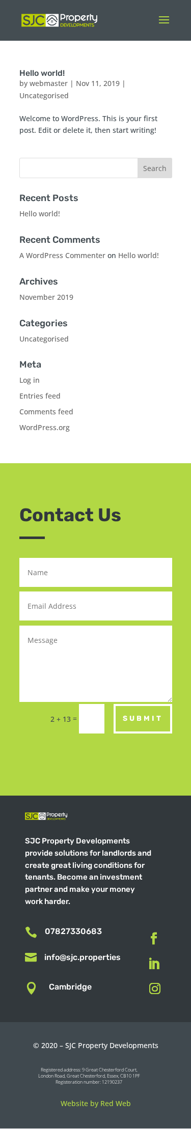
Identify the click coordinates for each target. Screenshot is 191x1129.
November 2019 (46, 297)
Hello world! (42, 73)
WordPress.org (44, 427)
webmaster (49, 83)
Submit (143, 718)
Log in (29, 380)
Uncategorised (44, 95)
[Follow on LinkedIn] (154, 964)
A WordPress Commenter (62, 255)
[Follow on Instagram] (155, 988)
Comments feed (46, 411)
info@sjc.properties (82, 957)
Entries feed (40, 396)
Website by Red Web (96, 1103)
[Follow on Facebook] (154, 938)
